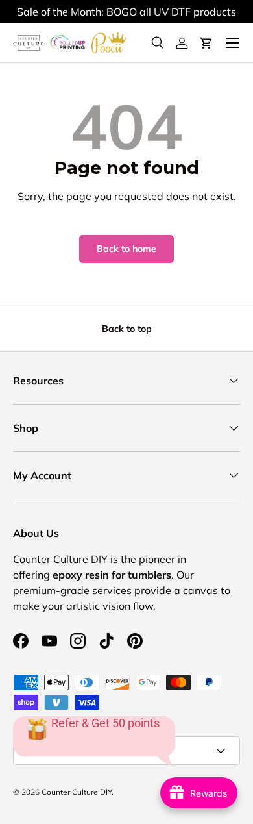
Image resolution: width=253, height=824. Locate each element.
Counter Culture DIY (77, 792)
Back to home (126, 249)
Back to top (127, 328)
